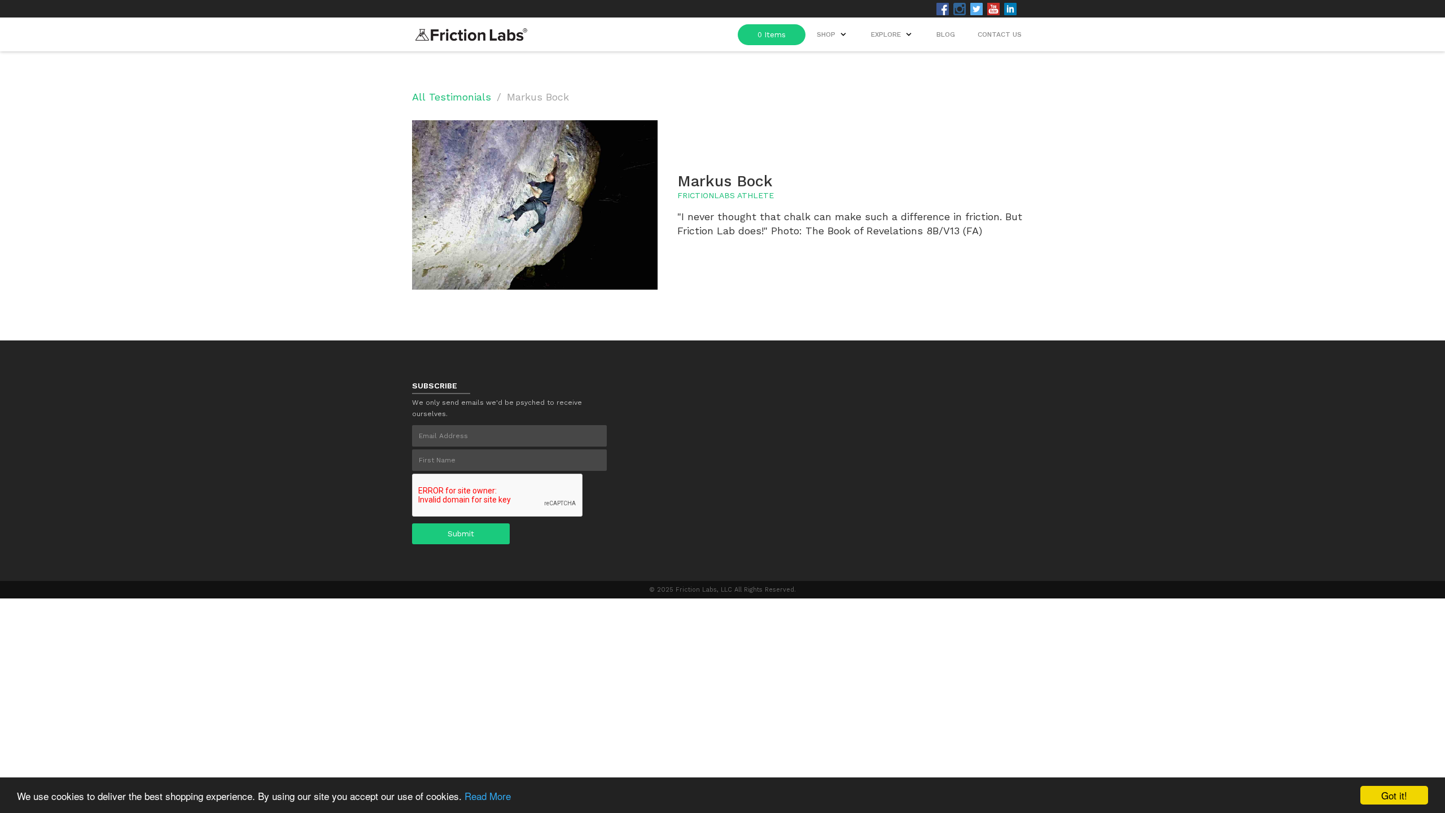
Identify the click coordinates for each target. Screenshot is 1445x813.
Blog (945, 34)
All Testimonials (451, 97)
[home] (471, 31)
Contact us (1000, 34)
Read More (488, 796)
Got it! (1394, 795)
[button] (892, 34)
